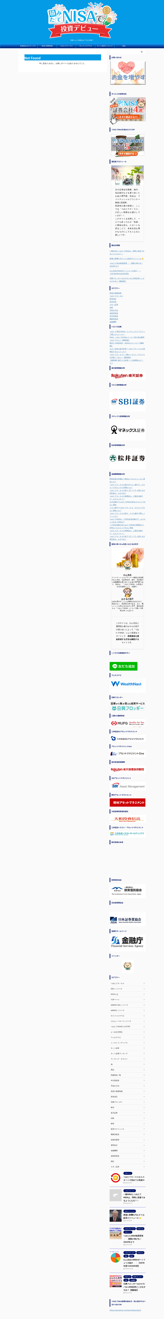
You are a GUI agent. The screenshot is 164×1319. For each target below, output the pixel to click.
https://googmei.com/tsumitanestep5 (125, 1310)
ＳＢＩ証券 (114, 304)
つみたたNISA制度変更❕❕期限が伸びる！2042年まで (126, 264)
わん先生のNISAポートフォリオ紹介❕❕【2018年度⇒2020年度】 (125, 272)
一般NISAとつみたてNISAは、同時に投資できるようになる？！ (127, 252)
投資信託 (113, 299)
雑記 (124, 46)
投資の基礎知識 (47, 46)
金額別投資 (114, 313)
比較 (111, 307)
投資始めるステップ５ (28, 46)
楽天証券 (113, 302)
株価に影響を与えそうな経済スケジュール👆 (127, 258)
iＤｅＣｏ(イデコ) (85, 46)
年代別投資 (114, 316)
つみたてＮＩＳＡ (66, 46)
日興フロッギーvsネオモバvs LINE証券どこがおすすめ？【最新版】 (127, 279)
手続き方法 (114, 310)
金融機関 (113, 322)
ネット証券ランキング (105, 46)
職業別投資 (114, 319)
